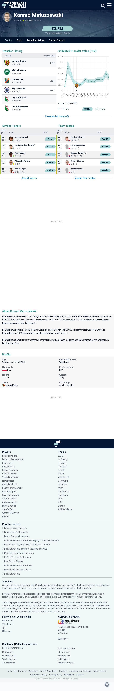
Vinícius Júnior (9, 498)
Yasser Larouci (21, 137)
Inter (60, 498)
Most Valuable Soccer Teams (18, 569)
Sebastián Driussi (10, 477)
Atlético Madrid (65, 509)
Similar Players (57, 40)
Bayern (61, 506)
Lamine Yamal (9, 506)
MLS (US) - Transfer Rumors (17, 557)
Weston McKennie (10, 513)
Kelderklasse (64, 659)
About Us (11, 671)
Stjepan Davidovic (78, 153)
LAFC (60, 456)
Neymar (6, 516)
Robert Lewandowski (12, 488)
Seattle (61, 470)
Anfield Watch (8, 663)
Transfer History (35, 40)
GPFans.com (64, 652)
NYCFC (61, 473)
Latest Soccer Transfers (15, 528)
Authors (80, 674)
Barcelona (63, 495)
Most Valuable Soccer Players (18, 565)
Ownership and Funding (80, 671)
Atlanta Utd (63, 477)
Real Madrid (63, 491)
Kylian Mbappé (9, 491)
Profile (8, 40)
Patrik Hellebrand (78, 137)
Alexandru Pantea (22, 161)
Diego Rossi (7, 463)
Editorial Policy (100, 671)
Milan (60, 488)
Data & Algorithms (48, 671)
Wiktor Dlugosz (77, 161)
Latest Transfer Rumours (16, 532)
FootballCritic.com (66, 648)
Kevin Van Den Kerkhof (25, 145)
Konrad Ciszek (77, 169)
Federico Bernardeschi (12, 459)
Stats (19, 40)
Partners (22, 671)
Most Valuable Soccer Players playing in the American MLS (31, 540)
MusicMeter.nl (64, 655)
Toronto (62, 463)
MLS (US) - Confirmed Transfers (19, 553)
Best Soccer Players (13, 561)
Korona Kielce (71, 316)
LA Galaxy (62, 459)
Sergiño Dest (8, 509)
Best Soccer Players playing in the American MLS (27, 544)
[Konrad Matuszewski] (7, 17)
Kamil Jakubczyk (78, 145)
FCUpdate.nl (8, 652)
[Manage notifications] (107, 684)
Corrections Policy (38, 674)
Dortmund (63, 481)
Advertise (33, 671)
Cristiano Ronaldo (10, 495)
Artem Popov (20, 169)
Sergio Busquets (10, 470)
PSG (60, 502)
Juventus (62, 484)
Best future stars (12, 574)
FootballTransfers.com (12, 648)
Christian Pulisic (9, 502)
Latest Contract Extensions (17, 536)
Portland (62, 466)
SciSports (96, 597)
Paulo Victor (20, 153)
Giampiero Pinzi (9, 484)
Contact (63, 671)
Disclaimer (69, 674)
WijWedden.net (9, 659)
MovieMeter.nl (8, 655)
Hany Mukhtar (8, 466)
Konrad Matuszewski (38, 15)
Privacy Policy (55, 674)
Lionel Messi (8, 481)
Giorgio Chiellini (9, 473)
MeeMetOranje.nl (66, 663)
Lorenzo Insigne (9, 456)
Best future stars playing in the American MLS (25, 549)
